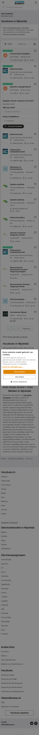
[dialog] (19, 367)
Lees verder (31, 364)
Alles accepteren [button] (19, 372)
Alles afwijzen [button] (19, 377)
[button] (19, 367)
